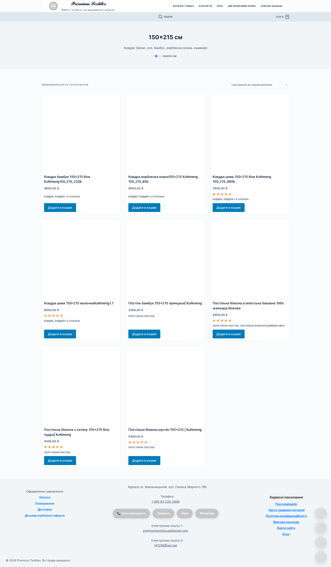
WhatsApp (207, 513)
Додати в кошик (60, 207)
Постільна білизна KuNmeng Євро (262, 325)
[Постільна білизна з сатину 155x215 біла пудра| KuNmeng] (81, 385)
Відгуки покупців (286, 522)
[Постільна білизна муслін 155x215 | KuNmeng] (165, 385)
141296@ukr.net (165, 545)
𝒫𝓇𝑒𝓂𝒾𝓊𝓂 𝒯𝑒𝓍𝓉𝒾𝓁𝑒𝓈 (88, 3)
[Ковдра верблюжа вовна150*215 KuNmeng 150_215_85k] (165, 132)
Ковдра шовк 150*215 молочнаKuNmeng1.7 (79, 303)
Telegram (163, 513)
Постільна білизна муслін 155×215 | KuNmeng (165, 430)
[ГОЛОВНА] (156, 56)
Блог (220, 6)
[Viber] (321, 542)
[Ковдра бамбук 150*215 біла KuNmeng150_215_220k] (81, 132)
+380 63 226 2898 (165, 501)
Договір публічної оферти (45, 515)
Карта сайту (286, 528)
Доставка (45, 509)
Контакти (205, 6)
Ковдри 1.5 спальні (67, 196)
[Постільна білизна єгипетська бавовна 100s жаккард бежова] (250, 259)
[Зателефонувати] (321, 513)
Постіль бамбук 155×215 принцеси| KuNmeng (165, 303)
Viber (184, 513)
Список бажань (271, 6)
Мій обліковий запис (242, 6)
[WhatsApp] (321, 528)
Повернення (44, 503)
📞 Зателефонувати (131, 513)
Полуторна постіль (141, 316)
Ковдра (49, 196)
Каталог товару (183, 6)
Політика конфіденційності (286, 516)
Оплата (44, 497)
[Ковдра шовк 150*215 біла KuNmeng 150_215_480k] (250, 132)
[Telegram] (321, 557)
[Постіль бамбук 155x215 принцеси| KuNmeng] (165, 259)
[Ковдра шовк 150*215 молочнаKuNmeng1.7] (81, 259)
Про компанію (286, 504)
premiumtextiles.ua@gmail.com (165, 531)
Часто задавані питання (286, 510)
